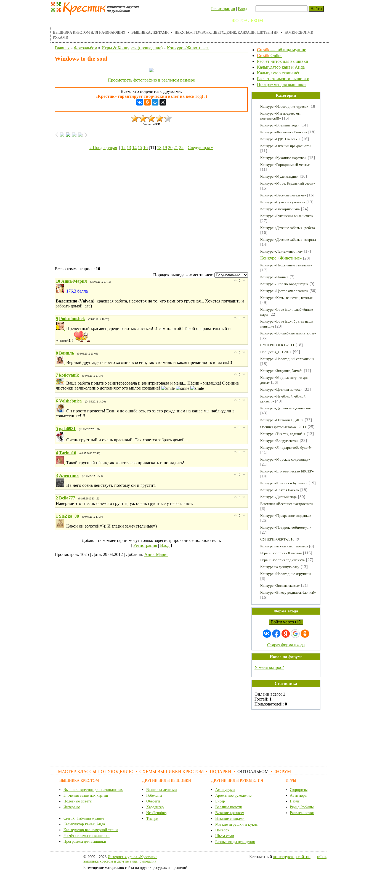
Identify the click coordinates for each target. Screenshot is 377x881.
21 (176, 147)
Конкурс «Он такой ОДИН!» (282, 420)
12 (123, 147)
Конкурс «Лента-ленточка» (281, 251)
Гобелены (154, 795)
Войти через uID (286, 622)
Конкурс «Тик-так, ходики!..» (283, 434)
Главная (62, 47)
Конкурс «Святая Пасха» (279, 490)
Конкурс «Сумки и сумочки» (282, 202)
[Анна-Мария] (61, 291)
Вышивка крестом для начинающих (89, 32)
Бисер (220, 801)
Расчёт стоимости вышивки (86, 836)
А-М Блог (301, 20)
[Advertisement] (151, 209)
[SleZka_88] (61, 526)
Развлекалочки (302, 813)
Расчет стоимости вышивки (283, 78)
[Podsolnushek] (61, 328)
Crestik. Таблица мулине (83, 818)
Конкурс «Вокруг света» (279, 441)
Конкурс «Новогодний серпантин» (287, 359)
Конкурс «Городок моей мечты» (285, 165)
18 (159, 147)
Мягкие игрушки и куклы (236, 824)
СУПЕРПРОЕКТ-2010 (277, 539)
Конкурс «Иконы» (274, 277)
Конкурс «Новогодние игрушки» (285, 574)
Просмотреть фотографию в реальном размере (151, 80)
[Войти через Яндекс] (286, 633)
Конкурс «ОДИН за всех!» (280, 139)
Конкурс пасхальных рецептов (284, 546)
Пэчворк (222, 830)
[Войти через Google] (295, 633)
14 (134, 147)
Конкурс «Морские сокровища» (285, 459)
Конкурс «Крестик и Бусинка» (283, 483)
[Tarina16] (61, 462)
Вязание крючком (229, 813)
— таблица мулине (281, 49)
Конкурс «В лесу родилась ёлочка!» (288, 592)
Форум (277, 20)
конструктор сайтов (291, 856)
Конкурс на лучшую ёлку (279, 567)
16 (145, 147)
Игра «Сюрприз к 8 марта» (281, 553)
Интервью (71, 807)
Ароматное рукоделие (233, 795)
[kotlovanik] (61, 383)
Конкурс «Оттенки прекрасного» (286, 146)
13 (129, 147)
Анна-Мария (156, 554)
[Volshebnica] (61, 411)
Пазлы (295, 801)
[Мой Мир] (155, 102)
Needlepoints (156, 813)
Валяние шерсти (228, 807)
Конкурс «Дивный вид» (278, 497)
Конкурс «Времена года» (279, 125)
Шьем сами (224, 836)
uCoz (321, 856)
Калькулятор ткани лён (279, 73)
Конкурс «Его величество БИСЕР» (287, 471)
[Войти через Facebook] (276, 633)
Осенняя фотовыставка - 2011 (283, 427)
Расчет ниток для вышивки (282, 61)
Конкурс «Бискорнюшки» (280, 209)
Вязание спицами (230, 819)
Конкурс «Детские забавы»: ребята (287, 228)
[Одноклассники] (147, 102)
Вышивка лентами (150, 32)
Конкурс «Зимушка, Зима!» (281, 371)
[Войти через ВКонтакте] (267, 633)
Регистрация (223, 8)
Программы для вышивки (281, 84)
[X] (163, 102)
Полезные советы (77, 801)
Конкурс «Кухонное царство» (283, 158)
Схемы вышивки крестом (166, 20)
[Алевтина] (61, 485)
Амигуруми (225, 790)
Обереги (153, 801)
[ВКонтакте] (139, 102)
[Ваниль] (61, 362)
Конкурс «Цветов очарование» (284, 291)
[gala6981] (61, 440)
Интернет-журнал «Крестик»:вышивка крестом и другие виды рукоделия (120, 859)
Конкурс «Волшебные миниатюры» (288, 333)
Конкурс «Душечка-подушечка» (285, 408)
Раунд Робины (302, 807)
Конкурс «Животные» (188, 47)
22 (181, 147)
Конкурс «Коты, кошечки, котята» (286, 298)
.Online (269, 55)
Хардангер (155, 807)
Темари (152, 819)
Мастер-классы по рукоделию (91, 20)
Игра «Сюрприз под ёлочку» (282, 560)
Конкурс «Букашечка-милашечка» (286, 216)
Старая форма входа (286, 644)
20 (170, 147)
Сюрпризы (298, 790)
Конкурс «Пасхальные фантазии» (286, 265)
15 (140, 147)
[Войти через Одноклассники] (305, 633)
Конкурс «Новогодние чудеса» (284, 106)
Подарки (215, 20)
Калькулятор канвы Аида (281, 67)
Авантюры (298, 795)
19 (165, 147)
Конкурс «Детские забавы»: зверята (288, 239)
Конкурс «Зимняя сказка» (280, 585)
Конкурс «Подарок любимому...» (285, 527)
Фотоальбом (247, 20)
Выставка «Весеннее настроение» (286, 504)
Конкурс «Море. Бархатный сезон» (287, 183)
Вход (242, 8)
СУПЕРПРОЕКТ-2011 (277, 345)
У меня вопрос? (269, 667)
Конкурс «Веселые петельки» (283, 195)
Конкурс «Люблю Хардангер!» (284, 284)
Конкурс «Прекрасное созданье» (285, 516)
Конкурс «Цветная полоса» (281, 389)
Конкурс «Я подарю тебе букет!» (286, 447)
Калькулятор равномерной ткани (90, 830)
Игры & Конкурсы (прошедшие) (132, 47)
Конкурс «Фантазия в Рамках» (283, 132)
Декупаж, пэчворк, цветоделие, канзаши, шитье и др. (226, 32)
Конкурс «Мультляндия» (279, 176)
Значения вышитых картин (85, 795)
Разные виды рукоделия (235, 842)
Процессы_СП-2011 (276, 352)
